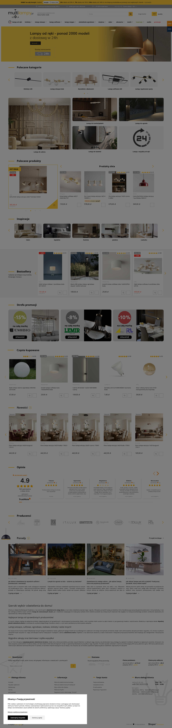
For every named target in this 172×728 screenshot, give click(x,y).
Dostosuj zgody (37, 718)
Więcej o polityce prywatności (17, 712)
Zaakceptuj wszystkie (17, 718)
